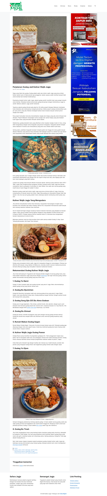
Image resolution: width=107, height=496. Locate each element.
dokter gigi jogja (31, 307)
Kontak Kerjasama (75, 483)
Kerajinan (82, 6)
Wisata (75, 6)
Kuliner (90, 6)
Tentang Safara (74, 480)
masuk (21, 465)
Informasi (62, 6)
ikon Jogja (39, 425)
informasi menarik (18, 444)
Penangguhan (73, 485)
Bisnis (69, 6)
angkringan (44, 275)
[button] (95, 6)
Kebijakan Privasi (74, 487)
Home (55, 6)
